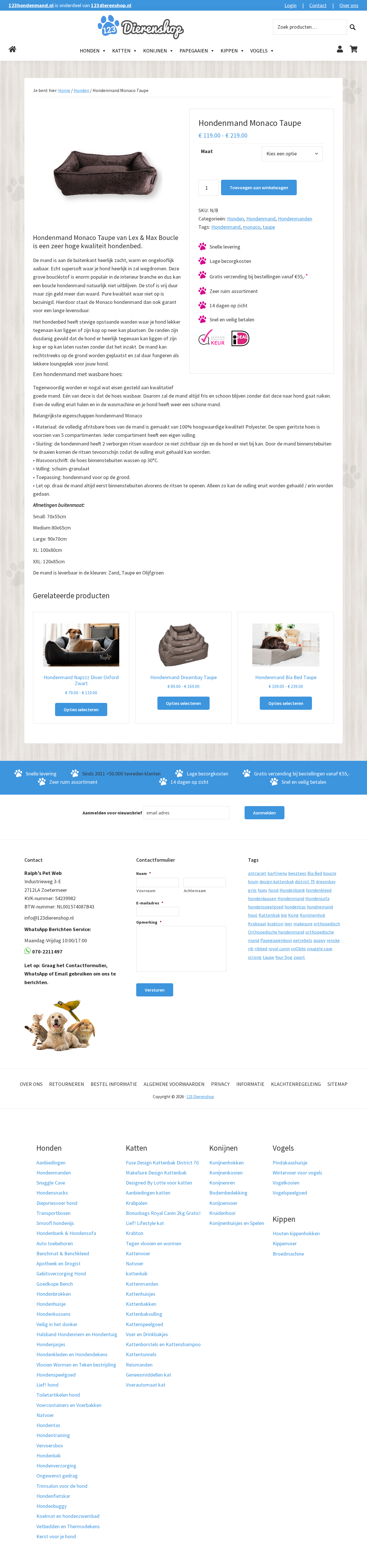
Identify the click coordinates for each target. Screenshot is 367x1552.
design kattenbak (276, 881)
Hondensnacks (52, 1192)
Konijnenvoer (223, 1203)
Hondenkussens (53, 1314)
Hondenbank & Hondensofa (66, 1233)
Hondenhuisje (51, 1304)
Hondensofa (317, 898)
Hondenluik (48, 1455)
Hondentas (48, 1425)
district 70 (305, 881)
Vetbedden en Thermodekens (68, 1526)
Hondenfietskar (53, 1496)
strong (254, 957)
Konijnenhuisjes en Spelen (236, 1223)
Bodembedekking (228, 1192)
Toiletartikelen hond (58, 1394)
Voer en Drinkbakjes (147, 1334)
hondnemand (320, 907)
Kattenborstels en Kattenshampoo (163, 1344)
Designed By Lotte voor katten (159, 1182)
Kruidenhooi (222, 1213)
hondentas (295, 907)
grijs (252, 890)
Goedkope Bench (54, 1284)
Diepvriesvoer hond (56, 1203)
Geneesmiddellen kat (148, 1374)
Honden (89, 50)
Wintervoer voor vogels (297, 1172)
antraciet (257, 873)
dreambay (325, 881)
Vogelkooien (286, 1182)
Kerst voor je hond (56, 1536)
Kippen (229, 50)
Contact (318, 5)
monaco (251, 227)
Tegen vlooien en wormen (153, 1243)
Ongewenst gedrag (57, 1475)
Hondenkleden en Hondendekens (72, 1354)
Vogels (259, 50)
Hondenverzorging (56, 1465)
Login (290, 5)
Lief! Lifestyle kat (145, 1223)
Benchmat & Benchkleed (62, 1253)
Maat (207, 151)
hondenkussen (262, 898)
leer (288, 923)
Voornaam (145, 890)
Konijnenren (222, 1182)
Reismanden (139, 1364)
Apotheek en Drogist (58, 1263)
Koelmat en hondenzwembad (67, 1516)
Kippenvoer (285, 1243)
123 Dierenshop (200, 1096)
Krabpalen (136, 1203)
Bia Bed (314, 873)
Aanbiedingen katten (148, 1192)
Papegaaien (193, 50)
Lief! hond (47, 1384)
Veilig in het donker (56, 1324)
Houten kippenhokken (296, 1233)
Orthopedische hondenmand (276, 932)
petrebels (302, 940)
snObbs (298, 948)
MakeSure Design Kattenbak (156, 1172)
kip (284, 915)
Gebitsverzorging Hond (61, 1273)
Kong (293, 915)
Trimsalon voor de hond (61, 1486)
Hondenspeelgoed (56, 1374)
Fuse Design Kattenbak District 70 (162, 1162)
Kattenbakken (141, 1304)
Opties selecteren (81, 709)
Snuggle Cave (50, 1182)
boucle (329, 873)
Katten (121, 50)
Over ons (348, 5)
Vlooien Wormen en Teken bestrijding (76, 1364)
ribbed (261, 948)
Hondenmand (261, 218)
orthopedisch (327, 923)
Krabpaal (257, 923)
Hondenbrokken (53, 1294)
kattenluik (137, 1273)
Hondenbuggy (51, 1506)
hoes (262, 890)
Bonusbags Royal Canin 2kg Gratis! (163, 1213)
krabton (275, 923)
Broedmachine (288, 1253)
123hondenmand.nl (31, 5)
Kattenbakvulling (144, 1314)
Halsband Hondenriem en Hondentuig (76, 1334)
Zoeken (352, 27)
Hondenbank (292, 890)
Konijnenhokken (226, 1162)
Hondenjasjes (50, 1344)
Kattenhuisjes (140, 1294)
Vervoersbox (49, 1445)
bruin (253, 881)
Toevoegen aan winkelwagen (259, 187)
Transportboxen (53, 1213)
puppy (319, 940)
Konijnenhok (312, 915)
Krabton (134, 1233)
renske (333, 940)
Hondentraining (53, 1435)
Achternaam (195, 890)
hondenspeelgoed (265, 907)
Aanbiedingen (50, 1162)
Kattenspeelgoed (144, 1324)
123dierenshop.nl (111, 5)
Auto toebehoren (54, 1243)
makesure (303, 923)
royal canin (279, 948)
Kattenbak (269, 915)
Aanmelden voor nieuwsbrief (112, 813)
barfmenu (277, 873)
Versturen (155, 990)
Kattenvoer (138, 1253)
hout (252, 915)
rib (250, 948)
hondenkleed (318, 890)
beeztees (297, 873)
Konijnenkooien (226, 1172)
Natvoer (45, 1415)
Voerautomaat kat (145, 1384)
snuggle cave (319, 948)
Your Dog (283, 957)
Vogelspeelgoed (290, 1192)
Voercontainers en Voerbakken (68, 1405)
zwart (299, 957)
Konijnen (155, 50)
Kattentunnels (141, 1354)
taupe (269, 227)
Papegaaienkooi (276, 940)
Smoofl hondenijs (55, 1223)
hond (273, 890)
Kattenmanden (142, 1284)
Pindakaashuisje (290, 1162)
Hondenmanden (295, 218)
